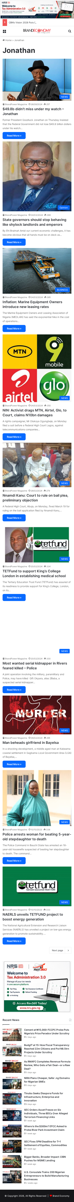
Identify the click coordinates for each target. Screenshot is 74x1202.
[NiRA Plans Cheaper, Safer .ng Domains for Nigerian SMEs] (12, 1082)
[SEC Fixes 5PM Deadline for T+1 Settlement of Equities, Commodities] (12, 1146)
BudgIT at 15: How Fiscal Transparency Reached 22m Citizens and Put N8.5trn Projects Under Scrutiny (46, 1049)
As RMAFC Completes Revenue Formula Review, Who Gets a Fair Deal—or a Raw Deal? (47, 1065)
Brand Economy (61, 1195)
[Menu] (4, 32)
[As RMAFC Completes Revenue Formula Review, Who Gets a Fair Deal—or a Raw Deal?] (12, 1066)
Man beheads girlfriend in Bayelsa (31, 743)
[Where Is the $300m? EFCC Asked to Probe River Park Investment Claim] (12, 1131)
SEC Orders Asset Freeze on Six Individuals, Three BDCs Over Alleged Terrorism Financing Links (46, 1113)
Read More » (14, 135)
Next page (57, 950)
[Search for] (69, 32)
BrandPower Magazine (16, 104)
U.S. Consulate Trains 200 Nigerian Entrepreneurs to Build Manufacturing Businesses (46, 1176)
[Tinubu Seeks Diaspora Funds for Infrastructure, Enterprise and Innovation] (12, 1098)
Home (8, 40)
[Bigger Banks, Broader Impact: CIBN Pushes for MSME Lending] (12, 1161)
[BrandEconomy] (37, 30)
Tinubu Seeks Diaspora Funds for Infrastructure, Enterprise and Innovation (43, 1097)
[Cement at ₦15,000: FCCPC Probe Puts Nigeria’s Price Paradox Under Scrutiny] (12, 1034)
